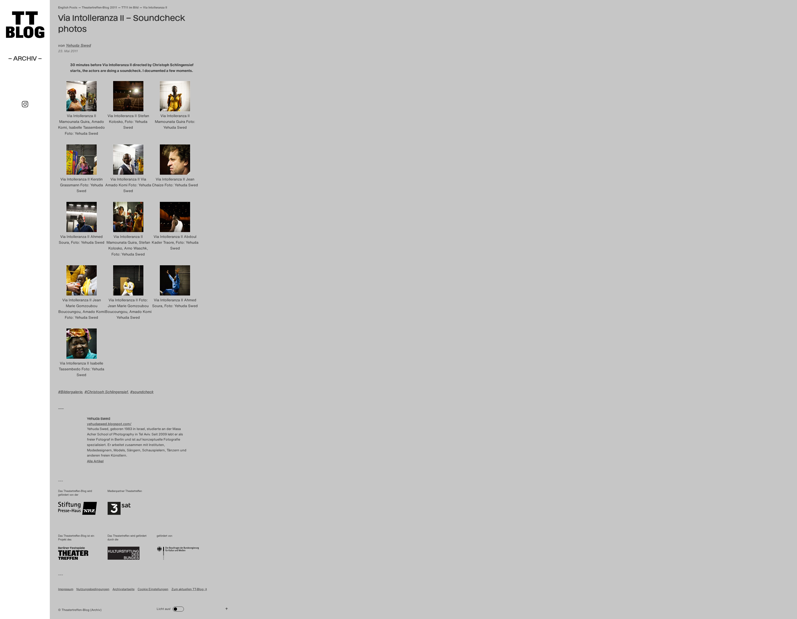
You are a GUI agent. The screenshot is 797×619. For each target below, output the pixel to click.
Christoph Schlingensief (107, 391)
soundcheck (143, 391)
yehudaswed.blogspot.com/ (109, 423)
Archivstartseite (123, 589)
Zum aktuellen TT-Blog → (189, 589)
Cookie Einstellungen (153, 589)
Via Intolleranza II (155, 7)
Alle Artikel (95, 461)
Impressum (65, 589)
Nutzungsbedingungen (92, 589)
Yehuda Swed (78, 45)
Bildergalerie (71, 391)
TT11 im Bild (130, 7)
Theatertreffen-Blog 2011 (99, 7)
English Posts (67, 7)
